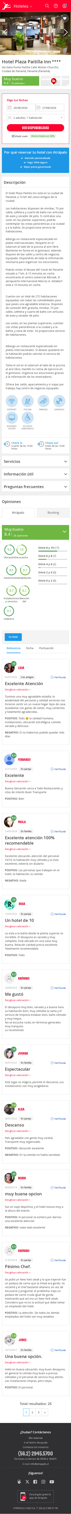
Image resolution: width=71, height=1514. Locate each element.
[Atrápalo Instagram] (43, 1482)
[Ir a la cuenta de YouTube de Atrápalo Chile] (52, 1482)
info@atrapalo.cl (39, 1464)
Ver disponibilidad (35, 127)
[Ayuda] (56, 6)
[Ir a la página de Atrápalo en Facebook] (35, 1482)
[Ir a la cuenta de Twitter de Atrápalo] (27, 1482)
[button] (65, 18)
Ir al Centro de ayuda (35, 1442)
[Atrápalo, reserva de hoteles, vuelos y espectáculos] (6, 6)
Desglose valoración (17, 689)
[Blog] (19, 1482)
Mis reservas (36, 1438)
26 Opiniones (17, 83)
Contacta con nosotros (35, 1447)
